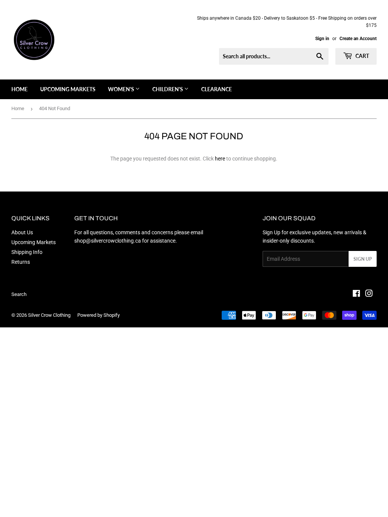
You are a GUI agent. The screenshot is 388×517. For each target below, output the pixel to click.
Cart (361, 56)
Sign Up (363, 259)
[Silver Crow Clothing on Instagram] (369, 294)
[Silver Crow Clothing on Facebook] (356, 294)
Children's (168, 89)
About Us (22, 232)
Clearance (216, 89)
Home (19, 89)
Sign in (322, 38)
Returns (20, 262)
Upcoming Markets (67, 89)
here (220, 159)
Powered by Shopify (98, 315)
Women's (121, 89)
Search (19, 294)
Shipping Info (26, 252)
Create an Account (358, 38)
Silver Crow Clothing (49, 315)
